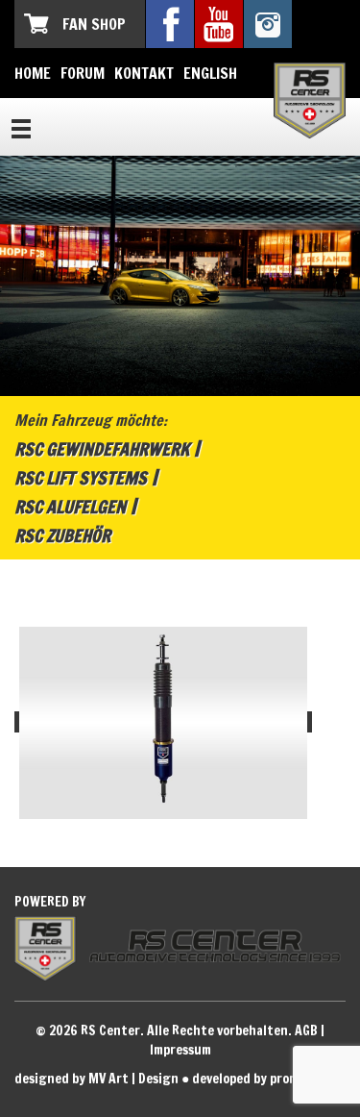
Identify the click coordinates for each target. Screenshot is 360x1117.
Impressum (180, 1049)
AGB (306, 1030)
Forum (82, 73)
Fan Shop (94, 24)
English (210, 73)
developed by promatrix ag (269, 1078)
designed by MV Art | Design (96, 1078)
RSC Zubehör (62, 535)
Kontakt (144, 73)
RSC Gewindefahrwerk (101, 448)
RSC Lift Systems (80, 477)
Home (32, 73)
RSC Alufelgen (70, 506)
